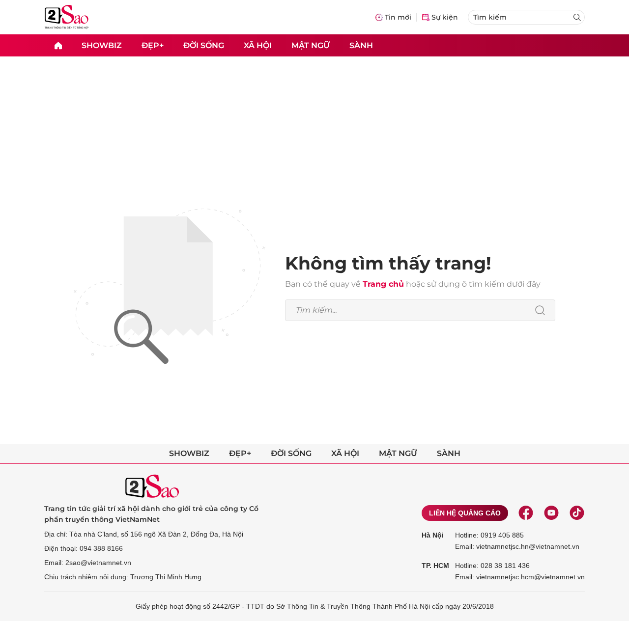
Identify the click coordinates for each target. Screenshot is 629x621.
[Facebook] (526, 513)
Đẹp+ (153, 45)
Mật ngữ (310, 45)
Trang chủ (383, 284)
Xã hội (258, 45)
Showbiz (102, 45)
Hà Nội (433, 535)
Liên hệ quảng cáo (465, 513)
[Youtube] (551, 513)
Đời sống (203, 45)
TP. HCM (435, 565)
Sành (361, 45)
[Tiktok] (577, 513)
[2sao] (58, 45)
